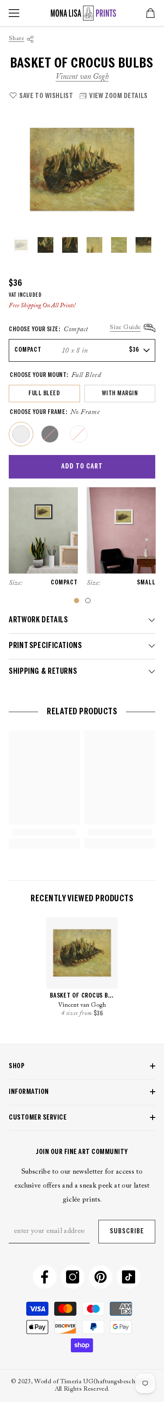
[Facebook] (44, 1277)
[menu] (14, 13)
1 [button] (76, 600)
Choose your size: (48, 329)
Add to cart (82, 466)
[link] (44, 832)
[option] (82, 169)
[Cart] (150, 13)
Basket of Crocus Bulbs (82, 996)
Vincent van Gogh (82, 77)
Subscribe (127, 1231)
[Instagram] (72, 1277)
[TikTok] (128, 1277)
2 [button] (88, 600)
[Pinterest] (100, 1277)
